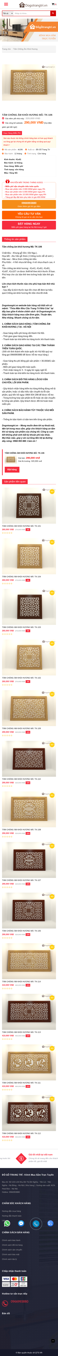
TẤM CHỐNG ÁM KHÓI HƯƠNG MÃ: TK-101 (21, 526)
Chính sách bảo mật (10, 1254)
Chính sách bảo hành (11, 1240)
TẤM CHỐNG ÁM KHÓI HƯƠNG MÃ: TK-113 (21, 1032)
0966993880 (14, 1192)
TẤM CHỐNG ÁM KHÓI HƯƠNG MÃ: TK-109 (21, 728)
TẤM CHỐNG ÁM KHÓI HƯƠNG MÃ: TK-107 (21, 880)
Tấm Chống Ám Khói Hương (25, 49)
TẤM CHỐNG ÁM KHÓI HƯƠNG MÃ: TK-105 (21, 931)
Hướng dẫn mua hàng (11, 1211)
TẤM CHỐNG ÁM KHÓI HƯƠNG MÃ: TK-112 (21, 1133)
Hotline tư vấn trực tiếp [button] (14, 1294)
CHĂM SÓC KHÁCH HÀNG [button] (16, 1203)
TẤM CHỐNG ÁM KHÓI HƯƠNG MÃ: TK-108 (21, 830)
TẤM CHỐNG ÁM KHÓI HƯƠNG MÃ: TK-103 (21, 627)
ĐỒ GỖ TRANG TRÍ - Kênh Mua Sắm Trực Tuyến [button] (28, 1175)
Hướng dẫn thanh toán (11, 1216)
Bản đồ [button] (6, 1313)
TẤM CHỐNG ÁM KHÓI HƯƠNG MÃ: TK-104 (21, 577)
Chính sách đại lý (9, 1259)
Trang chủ (6, 49)
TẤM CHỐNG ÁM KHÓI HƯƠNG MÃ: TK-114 (21, 981)
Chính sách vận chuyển (12, 1250)
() (55, 4)
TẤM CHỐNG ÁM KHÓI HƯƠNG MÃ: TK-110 (21, 779)
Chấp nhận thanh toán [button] (14, 1271)
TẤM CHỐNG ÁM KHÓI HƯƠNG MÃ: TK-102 (21, 678)
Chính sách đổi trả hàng (12, 1245)
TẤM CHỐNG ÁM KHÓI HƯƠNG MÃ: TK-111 (21, 1083)
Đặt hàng (12, 469)
